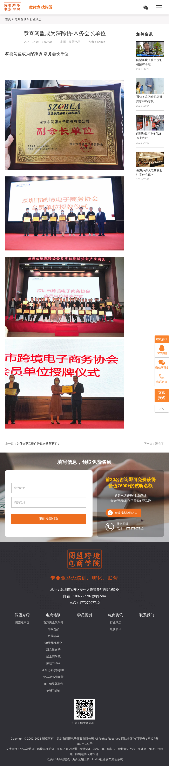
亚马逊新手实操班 (53, 670)
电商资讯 (20, 19)
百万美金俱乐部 (53, 622)
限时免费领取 (49, 519)
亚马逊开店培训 (67, 749)
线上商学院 (53, 656)
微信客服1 (161, 367)
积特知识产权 (126, 749)
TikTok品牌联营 (53, 683)
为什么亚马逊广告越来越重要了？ (38, 443)
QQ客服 (162, 353)
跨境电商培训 (45, 749)
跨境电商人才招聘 (86, 754)
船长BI (111, 749)
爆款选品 (53, 629)
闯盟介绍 (22, 615)
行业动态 (115, 622)
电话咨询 (162, 381)
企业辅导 (53, 636)
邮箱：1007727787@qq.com (84, 596)
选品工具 (98, 749)
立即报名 (161, 395)
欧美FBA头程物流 (58, 759)
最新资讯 (115, 629)
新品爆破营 (53, 649)
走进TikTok (53, 690)
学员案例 (84, 615)
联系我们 (146, 615)
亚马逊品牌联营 (53, 677)
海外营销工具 (81, 759)
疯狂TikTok (53, 663)
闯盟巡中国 (22, 622)
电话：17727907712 (84, 603)
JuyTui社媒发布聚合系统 (107, 759)
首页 (8, 19)
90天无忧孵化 (53, 642)
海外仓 (142, 749)
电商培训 (53, 615)
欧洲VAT (85, 749)
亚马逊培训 (27, 749)
